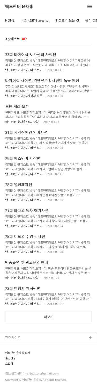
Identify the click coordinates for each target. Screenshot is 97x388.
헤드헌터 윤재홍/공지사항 (22, 121)
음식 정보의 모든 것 (19, 362)
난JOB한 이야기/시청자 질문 (23, 95)
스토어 (10, 379)
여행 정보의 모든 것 (19, 371)
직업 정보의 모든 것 (35, 20)
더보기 (48, 316)
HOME (9, 20)
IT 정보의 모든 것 (67, 20)
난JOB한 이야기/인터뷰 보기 (23, 69)
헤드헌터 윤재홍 (19, 6)
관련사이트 (13, 337)
